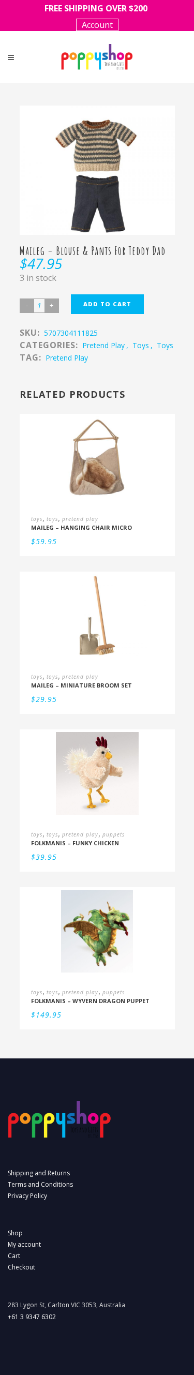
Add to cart (107, 304)
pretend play (103, 345)
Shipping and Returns (39, 1173)
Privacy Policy (27, 1195)
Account (97, 25)
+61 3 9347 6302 (32, 1316)
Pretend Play (67, 358)
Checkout (21, 1267)
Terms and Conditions (40, 1184)
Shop (15, 1233)
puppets (113, 834)
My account (24, 1244)
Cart (14, 1255)
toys (140, 345)
